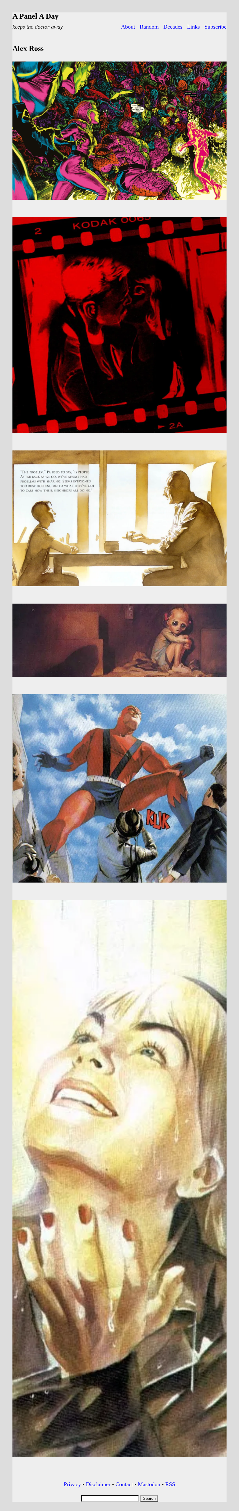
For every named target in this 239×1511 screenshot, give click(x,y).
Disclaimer (98, 1484)
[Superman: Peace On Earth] (119, 587)
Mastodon (149, 1484)
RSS (170, 1484)
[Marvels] (119, 434)
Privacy (72, 1484)
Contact (124, 1484)
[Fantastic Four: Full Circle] (119, 201)
